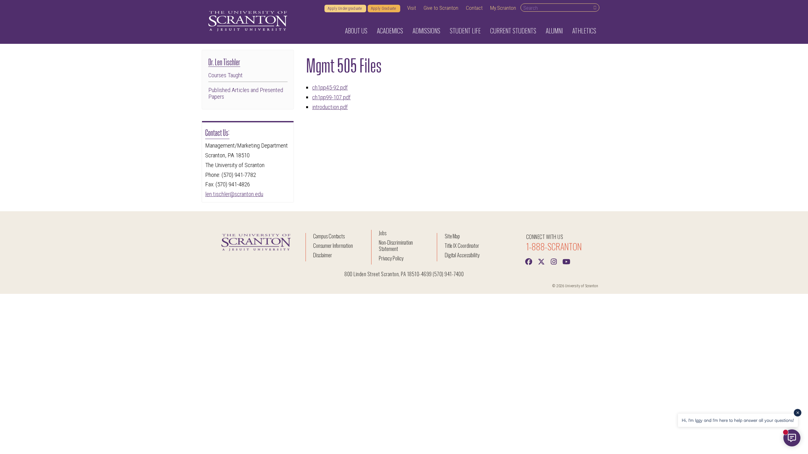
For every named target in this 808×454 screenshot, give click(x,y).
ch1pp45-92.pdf (330, 87)
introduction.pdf (330, 107)
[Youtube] (566, 261)
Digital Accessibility (462, 255)
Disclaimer (322, 255)
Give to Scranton (441, 8)
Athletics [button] (584, 30)
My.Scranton (503, 8)
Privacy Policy (391, 258)
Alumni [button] (554, 30)
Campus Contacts (329, 236)
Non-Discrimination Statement (396, 245)
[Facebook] (528, 261)
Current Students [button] (513, 30)
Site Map (452, 236)
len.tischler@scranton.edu (234, 194)
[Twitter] (541, 261)
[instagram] (554, 261)
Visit (411, 8)
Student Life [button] (465, 30)
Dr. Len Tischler (224, 61)
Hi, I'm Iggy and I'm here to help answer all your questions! (738, 420)
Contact (474, 8)
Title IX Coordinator (462, 245)
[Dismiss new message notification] (797, 413)
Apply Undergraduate (345, 8)
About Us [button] (356, 30)
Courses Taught (225, 75)
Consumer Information (333, 245)
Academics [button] (390, 30)
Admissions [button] (426, 30)
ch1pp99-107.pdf (331, 97)
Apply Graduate (384, 8)
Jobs (382, 233)
